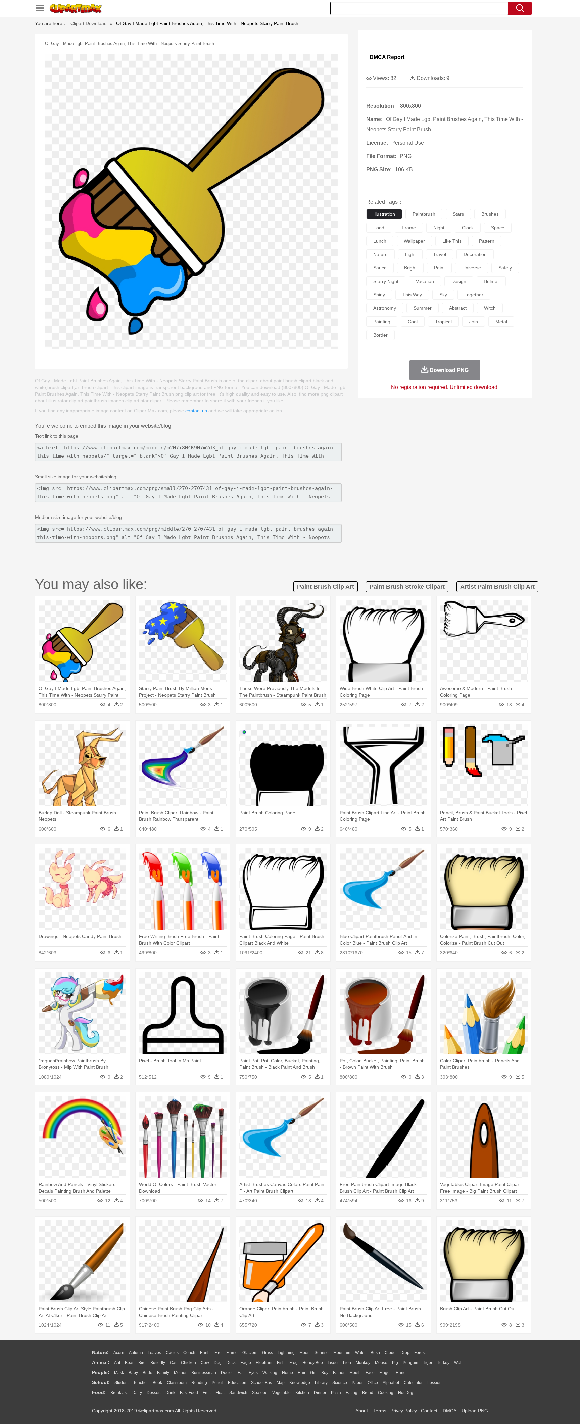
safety (505, 268)
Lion (347, 1362)
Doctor (227, 1372)
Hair (301, 1372)
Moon (304, 1352)
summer (423, 308)
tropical (443, 321)
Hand (401, 1372)
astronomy (384, 308)
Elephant (264, 1362)
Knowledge (299, 1382)
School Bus (261, 1382)
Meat (220, 1392)
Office (373, 1382)
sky (443, 294)
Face (370, 1372)
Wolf (458, 1362)
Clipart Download (88, 23)
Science (339, 1382)
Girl (313, 1372)
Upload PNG (475, 1410)
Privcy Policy (403, 1410)
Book (157, 1382)
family (163, 1372)
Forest (420, 1352)
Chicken (188, 1362)
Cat (173, 1362)
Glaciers (249, 1352)
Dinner (320, 1392)
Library (321, 1382)
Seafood (260, 1392)
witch (490, 308)
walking (269, 1372)
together (474, 294)
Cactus (172, 1352)
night (438, 227)
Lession (434, 1382)
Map (281, 1382)
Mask (119, 1372)
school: (101, 1382)
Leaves (154, 1352)
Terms (379, 1410)
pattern (486, 241)
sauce (380, 268)
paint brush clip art (325, 586)
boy (324, 1372)
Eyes (253, 1372)
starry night (385, 281)
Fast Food (189, 1392)
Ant (117, 1362)
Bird (142, 1362)
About (361, 1410)
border (380, 335)
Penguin (410, 1362)
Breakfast (119, 1392)
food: (99, 1392)
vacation (425, 281)
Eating (351, 1392)
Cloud (390, 1352)
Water (360, 1352)
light (410, 254)
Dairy (137, 1392)
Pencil (217, 1382)
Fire (218, 1352)
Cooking (385, 1392)
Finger (385, 1372)
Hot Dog (405, 1392)
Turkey (443, 1362)
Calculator (413, 1382)
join (473, 321)
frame (409, 227)
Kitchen (302, 1392)
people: (100, 1372)
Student (121, 1382)
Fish (281, 1362)
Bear (129, 1362)
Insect (333, 1362)
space (497, 227)
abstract (458, 308)
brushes (490, 214)
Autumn (136, 1352)
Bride (147, 1372)
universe (471, 268)
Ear (241, 1372)
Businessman (203, 1372)
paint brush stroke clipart (407, 586)
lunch (379, 241)
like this (452, 241)
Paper (357, 1382)
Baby (133, 1372)
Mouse (381, 1362)
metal (501, 321)
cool (413, 321)
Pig (395, 1362)
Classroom (177, 1382)
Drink (170, 1392)
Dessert (154, 1392)
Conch (189, 1352)
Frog (293, 1362)
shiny (379, 294)
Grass (267, 1352)
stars (458, 214)
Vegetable (281, 1392)
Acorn (118, 1352)
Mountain (341, 1352)
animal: (100, 1362)
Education (237, 1382)
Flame (232, 1352)
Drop (404, 1352)
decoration (475, 254)
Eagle (245, 1362)
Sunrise (322, 1352)
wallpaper (414, 241)
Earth (205, 1352)
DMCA (449, 1410)
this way (412, 294)
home (287, 1372)
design (458, 281)
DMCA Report (387, 57)
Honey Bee (312, 1362)
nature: (100, 1352)
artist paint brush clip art (497, 586)
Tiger (427, 1362)
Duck (231, 1362)
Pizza (336, 1392)
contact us (196, 410)
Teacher (140, 1382)
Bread (367, 1392)
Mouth (355, 1372)
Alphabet (391, 1382)
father (339, 1372)
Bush (375, 1352)
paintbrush (424, 214)
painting (381, 321)
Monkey (363, 1362)
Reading (199, 1382)
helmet (491, 281)
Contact (429, 1410)
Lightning (286, 1352)
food (378, 227)
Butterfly (157, 1362)
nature (380, 254)
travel (439, 254)
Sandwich (238, 1392)
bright (410, 268)
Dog (218, 1362)
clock (468, 227)
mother (180, 1372)
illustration (384, 214)
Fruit (207, 1392)
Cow (205, 1362)
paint (439, 268)
